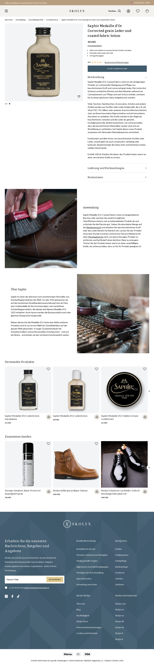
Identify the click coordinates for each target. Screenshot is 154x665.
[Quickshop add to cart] (48, 417)
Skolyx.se (119, 609)
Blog (78, 609)
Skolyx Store (82, 621)
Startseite (9, 20)
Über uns (80, 604)
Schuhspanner (121, 555)
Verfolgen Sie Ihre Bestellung (89, 573)
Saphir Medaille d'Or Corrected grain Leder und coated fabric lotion (88, 20)
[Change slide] (9, 103)
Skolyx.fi (119, 639)
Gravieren (120, 573)
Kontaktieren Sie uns (85, 549)
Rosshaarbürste (95, 237)
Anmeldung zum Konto (86, 584)
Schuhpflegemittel (36, 20)
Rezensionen (95, 177)
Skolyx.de (119, 627)
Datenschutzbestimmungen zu (36, 588)
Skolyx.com (120, 604)
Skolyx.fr (119, 633)
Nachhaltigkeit (82, 615)
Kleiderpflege (121, 567)
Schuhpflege (21, 20)
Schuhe (118, 549)
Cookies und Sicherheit (86, 633)
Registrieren (55, 579)
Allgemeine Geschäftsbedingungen (92, 567)
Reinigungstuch (93, 227)
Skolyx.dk (119, 621)
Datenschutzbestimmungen (89, 627)
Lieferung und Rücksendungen (106, 168)
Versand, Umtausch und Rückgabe (92, 555)
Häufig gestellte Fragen (86, 561)
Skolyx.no (119, 615)
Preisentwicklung (95, 46)
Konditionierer (52, 20)
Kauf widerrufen (83, 579)
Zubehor (119, 579)
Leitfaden (119, 584)
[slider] (44, 62)
